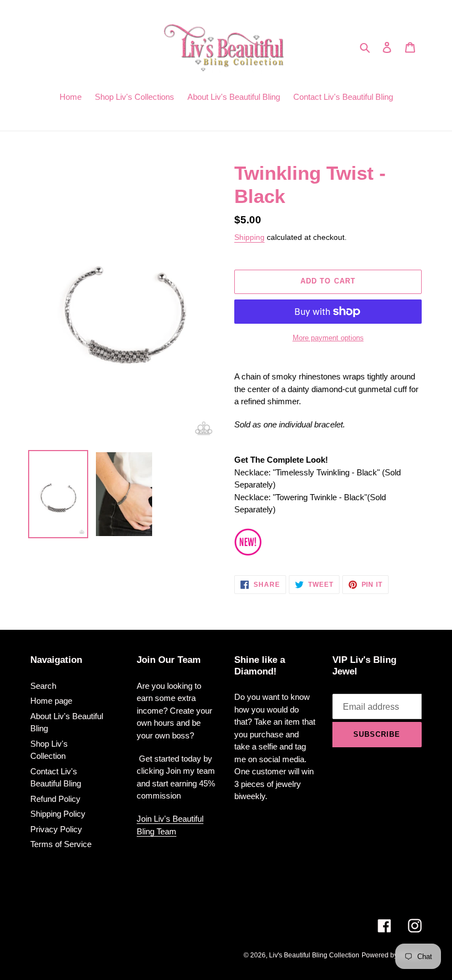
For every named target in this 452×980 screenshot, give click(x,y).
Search (43, 685)
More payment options (328, 338)
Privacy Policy (56, 829)
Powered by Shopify (392, 955)
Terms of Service (61, 844)
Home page (51, 700)
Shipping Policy (57, 813)
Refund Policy (55, 799)
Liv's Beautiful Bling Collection (314, 955)
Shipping (249, 237)
